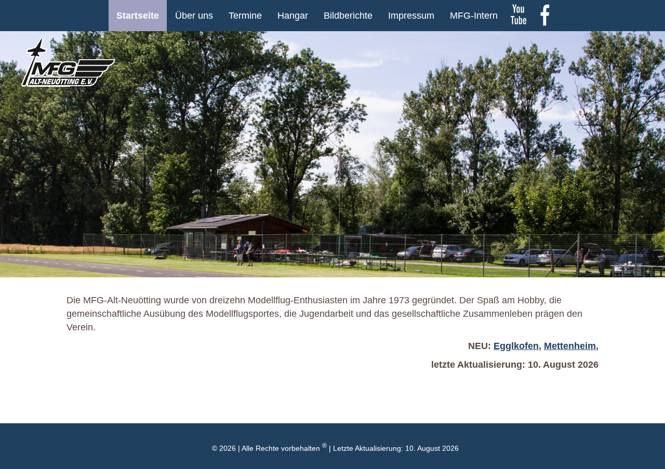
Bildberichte (348, 15)
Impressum (411, 15)
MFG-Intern (474, 15)
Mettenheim (570, 346)
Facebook (544, 15)
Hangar (292, 15)
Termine (245, 15)
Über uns (194, 15)
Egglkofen (516, 346)
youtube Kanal (518, 15)
